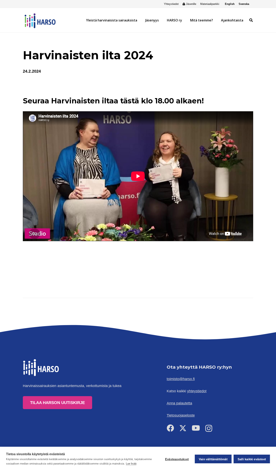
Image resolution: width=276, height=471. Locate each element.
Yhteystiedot (171, 3)
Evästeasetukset (177, 459)
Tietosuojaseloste (181, 415)
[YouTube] (196, 428)
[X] (182, 428)
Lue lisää (131, 463)
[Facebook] (170, 428)
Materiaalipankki (209, 3)
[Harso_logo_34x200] (40, 20)
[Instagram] (208, 428)
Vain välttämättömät (213, 459)
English (230, 3)
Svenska (244, 3)
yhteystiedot (196, 391)
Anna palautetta (179, 403)
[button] (139, 20)
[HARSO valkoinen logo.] (41, 368)
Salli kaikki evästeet (252, 459)
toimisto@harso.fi (181, 379)
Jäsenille (191, 3)
